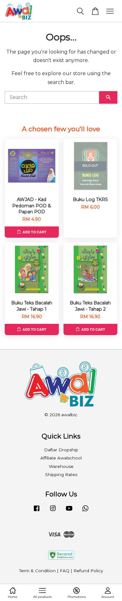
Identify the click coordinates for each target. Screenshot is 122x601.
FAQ (64, 570)
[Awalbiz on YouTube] (69, 511)
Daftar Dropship (61, 449)
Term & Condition (37, 570)
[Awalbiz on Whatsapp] (85, 511)
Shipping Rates (61, 474)
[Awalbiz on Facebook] (36, 511)
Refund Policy (88, 570)
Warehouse (61, 466)
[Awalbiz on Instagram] (52, 511)
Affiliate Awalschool (61, 457)
